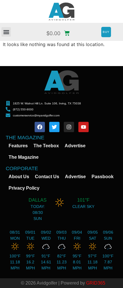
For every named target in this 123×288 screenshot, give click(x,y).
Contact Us (47, 176)
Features (18, 145)
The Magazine (24, 157)
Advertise (75, 145)
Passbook (103, 176)
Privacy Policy (24, 188)
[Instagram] (69, 127)
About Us (19, 176)
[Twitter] (54, 127)
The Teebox (46, 145)
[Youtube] (83, 127)
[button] (6, 32)
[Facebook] (40, 127)
